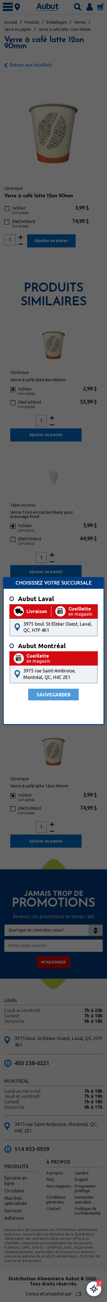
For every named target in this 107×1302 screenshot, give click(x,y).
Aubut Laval (36, 599)
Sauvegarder (53, 694)
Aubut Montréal (42, 646)
